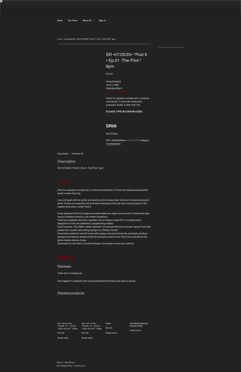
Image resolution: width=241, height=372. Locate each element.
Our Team (72, 20)
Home (60, 20)
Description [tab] (63, 153)
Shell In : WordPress (66, 362)
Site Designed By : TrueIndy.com (71, 365)
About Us (87, 20)
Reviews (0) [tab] (77, 153)
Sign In (102, 20)
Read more (62, 337)
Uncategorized (69, 39)
